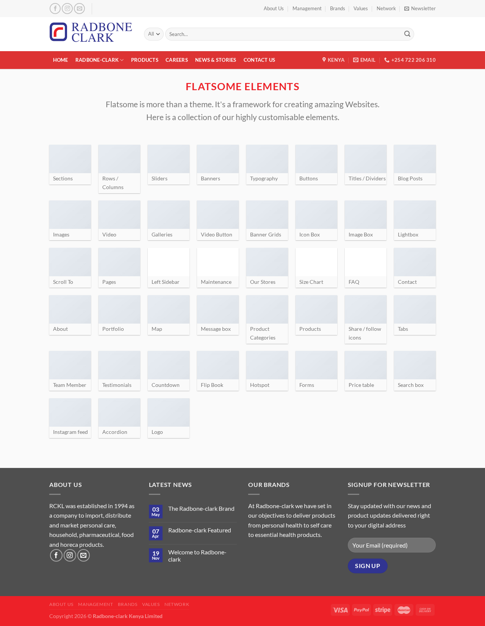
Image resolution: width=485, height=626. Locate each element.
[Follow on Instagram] (67, 8)
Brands (337, 8)
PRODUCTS (144, 60)
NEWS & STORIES (215, 60)
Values (361, 8)
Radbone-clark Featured (199, 530)
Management (307, 8)
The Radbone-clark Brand (201, 508)
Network (386, 8)
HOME (60, 60)
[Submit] (407, 34)
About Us (274, 8)
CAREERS (177, 60)
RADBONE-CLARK (97, 60)
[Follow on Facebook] (55, 8)
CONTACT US (259, 60)
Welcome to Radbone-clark (197, 555)
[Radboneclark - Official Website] (91, 34)
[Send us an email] (79, 8)
